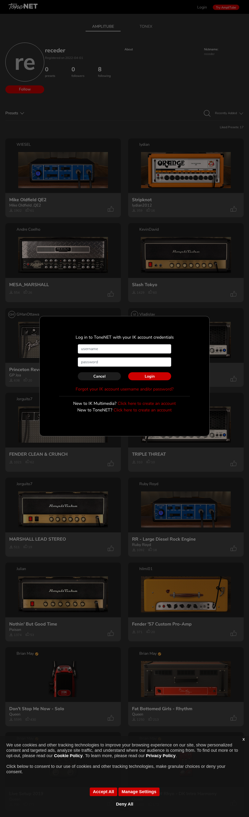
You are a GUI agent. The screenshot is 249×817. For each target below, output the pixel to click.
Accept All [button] (103, 791)
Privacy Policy (161, 755)
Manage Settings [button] (139, 791)
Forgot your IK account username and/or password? (125, 389)
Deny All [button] (124, 804)
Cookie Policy (68, 755)
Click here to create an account (147, 403)
